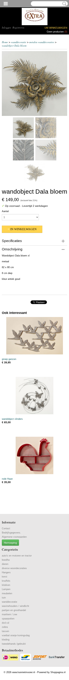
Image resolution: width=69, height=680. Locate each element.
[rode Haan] (34, 455)
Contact (6, 528)
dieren (5, 564)
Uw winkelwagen (56, 27)
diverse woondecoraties (14, 568)
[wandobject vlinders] (34, 395)
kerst (4, 576)
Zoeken (63, 4)
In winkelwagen (23, 229)
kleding (5, 639)
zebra (5, 627)
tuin (4, 597)
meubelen (7, 593)
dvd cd (5, 622)
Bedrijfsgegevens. (11, 532)
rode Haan (7, 478)
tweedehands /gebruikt (14, 643)
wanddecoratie (18, 42)
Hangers (6, 572)
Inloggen (6, 27)
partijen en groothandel (14, 610)
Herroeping (10, 542)
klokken (6, 585)
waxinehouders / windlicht (15, 606)
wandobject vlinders (12, 419)
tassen (5, 631)
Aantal (5, 211)
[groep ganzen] (34, 335)
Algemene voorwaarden (14, 536)
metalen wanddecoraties (41, 42)
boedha (6, 559)
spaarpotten (8, 618)
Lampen (6, 589)
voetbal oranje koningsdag (16, 635)
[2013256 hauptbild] (34, 83)
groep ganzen (9, 359)
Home (5, 42)
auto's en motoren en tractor (17, 555)
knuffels (6, 580)
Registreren (18, 27)
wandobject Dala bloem (14, 45)
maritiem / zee (9, 614)
